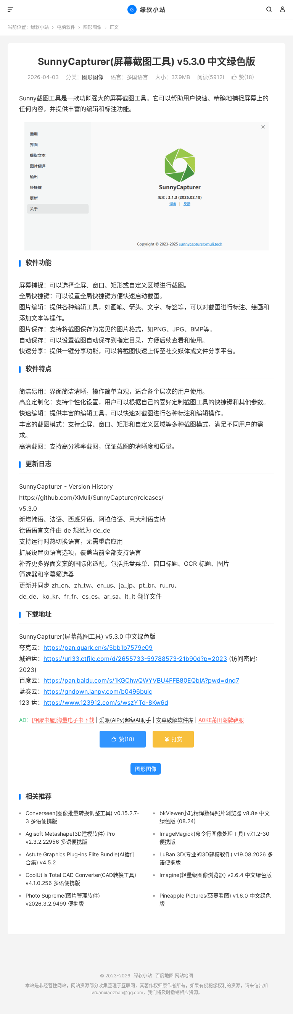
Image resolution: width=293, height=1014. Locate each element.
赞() (243, 77)
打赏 (173, 739)
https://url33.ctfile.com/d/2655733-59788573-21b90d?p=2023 (135, 658)
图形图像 (92, 27)
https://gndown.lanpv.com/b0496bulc (97, 691)
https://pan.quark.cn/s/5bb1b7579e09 (98, 647)
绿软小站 (146, 9)
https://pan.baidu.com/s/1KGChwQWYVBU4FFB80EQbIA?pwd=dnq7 (141, 680)
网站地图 (184, 975)
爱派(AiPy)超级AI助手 (125, 720)
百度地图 (164, 975)
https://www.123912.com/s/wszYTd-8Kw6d (105, 702)
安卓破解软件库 (174, 720)
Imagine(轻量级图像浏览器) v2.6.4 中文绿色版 (215, 875)
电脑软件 (66, 27)
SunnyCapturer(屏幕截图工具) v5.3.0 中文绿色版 (146, 61)
